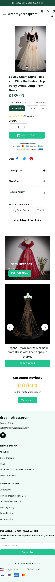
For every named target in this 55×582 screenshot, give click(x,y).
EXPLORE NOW (19, 273)
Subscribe (27, 552)
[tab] (27, 67)
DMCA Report (33, 569)
